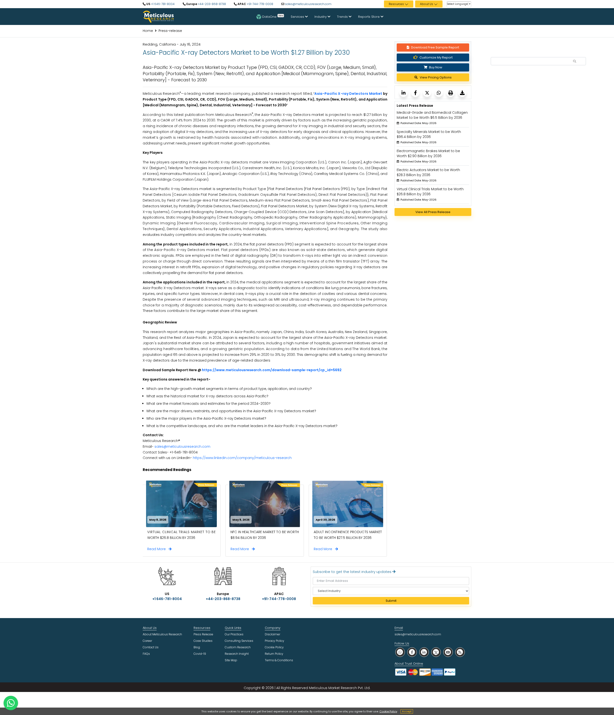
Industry (321, 16)
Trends (343, 16)
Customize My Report (436, 57)
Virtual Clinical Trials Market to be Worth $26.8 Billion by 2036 (430, 192)
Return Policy (274, 654)
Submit (391, 600)
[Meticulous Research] (403, 93)
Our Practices (234, 634)
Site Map (231, 660)
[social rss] (460, 652)
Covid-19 (200, 654)
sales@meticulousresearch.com (308, 4)
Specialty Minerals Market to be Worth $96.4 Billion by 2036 (429, 134)
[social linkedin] (424, 652)
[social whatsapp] (400, 652)
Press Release (203, 634)
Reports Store (369, 16)
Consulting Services (239, 641)
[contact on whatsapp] (11, 703)
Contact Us (151, 647)
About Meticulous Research (162, 634)
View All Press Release (432, 212)
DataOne (272, 16)
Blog (197, 647)
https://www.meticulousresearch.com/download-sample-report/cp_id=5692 (272, 370)
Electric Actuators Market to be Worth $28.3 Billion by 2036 (428, 172)
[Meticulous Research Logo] (158, 16)
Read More (158, 549)
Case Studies (203, 641)
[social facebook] (412, 652)
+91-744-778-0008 (259, 4)
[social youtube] (448, 652)
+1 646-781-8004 (162, 4)
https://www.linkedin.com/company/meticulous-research (242, 457)
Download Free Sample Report (435, 47)
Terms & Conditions (279, 660)
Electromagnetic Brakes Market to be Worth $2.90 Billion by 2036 (428, 153)
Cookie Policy (388, 711)
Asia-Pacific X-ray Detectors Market (348, 93)
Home (148, 30)
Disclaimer (272, 634)
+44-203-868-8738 (211, 4)
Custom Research (238, 647)
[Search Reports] (574, 61)
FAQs (146, 654)
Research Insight (237, 654)
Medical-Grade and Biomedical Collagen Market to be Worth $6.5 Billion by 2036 (432, 115)
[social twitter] (436, 652)
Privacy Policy (274, 641)
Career (147, 641)
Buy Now (435, 67)
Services (298, 16)
